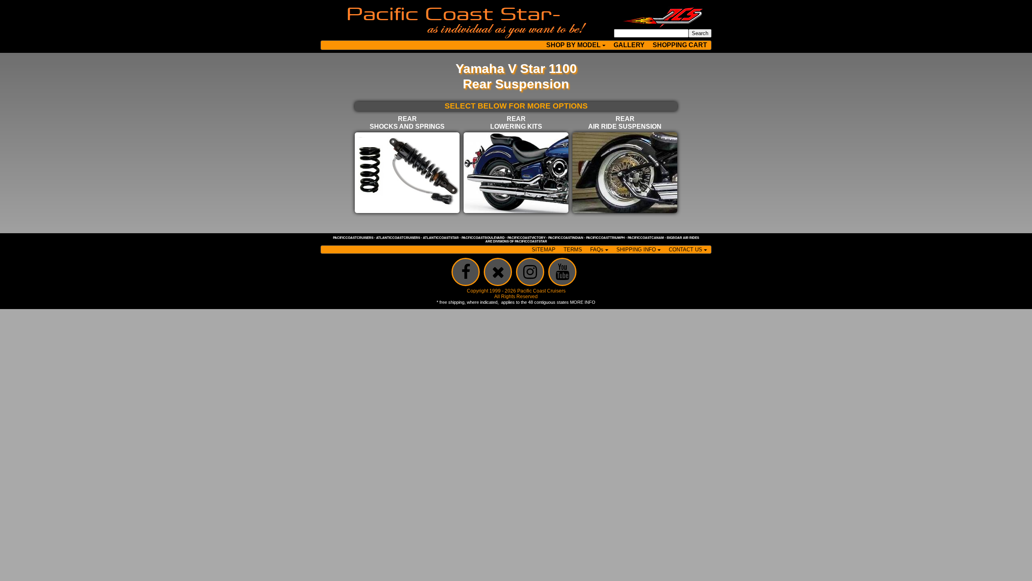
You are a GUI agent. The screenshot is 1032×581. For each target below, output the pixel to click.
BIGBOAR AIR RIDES (683, 238)
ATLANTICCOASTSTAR (441, 238)
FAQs (596, 250)
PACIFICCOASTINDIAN (565, 238)
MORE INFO (582, 302)
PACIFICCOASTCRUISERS (353, 238)
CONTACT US (685, 250)
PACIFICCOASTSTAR (531, 241)
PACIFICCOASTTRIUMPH (605, 238)
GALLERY (629, 45)
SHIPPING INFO (636, 250)
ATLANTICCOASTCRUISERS (398, 238)
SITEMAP (544, 250)
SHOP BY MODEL (573, 45)
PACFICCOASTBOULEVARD (483, 238)
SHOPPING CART (680, 45)
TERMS (573, 250)
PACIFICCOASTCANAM (646, 238)
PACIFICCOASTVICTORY (526, 238)
